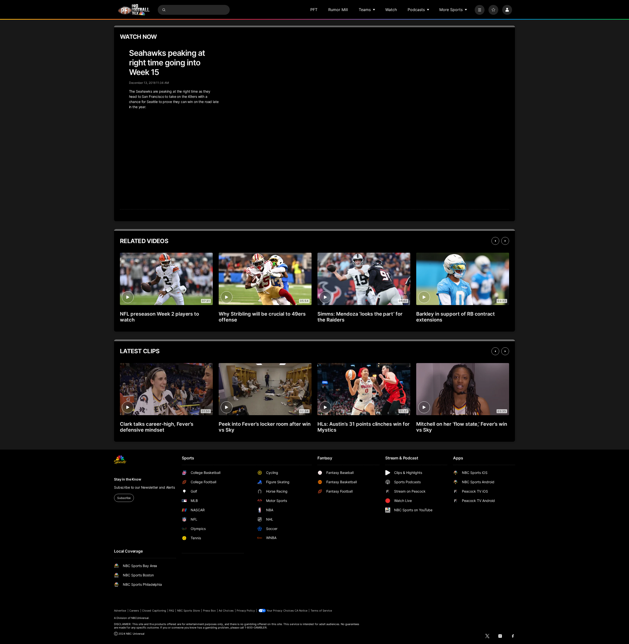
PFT (313, 9)
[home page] (133, 9)
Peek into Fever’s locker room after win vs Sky (265, 427)
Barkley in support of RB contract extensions (455, 317)
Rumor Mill (338, 9)
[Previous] (495, 241)
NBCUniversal (140, 618)
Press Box (209, 610)
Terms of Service (321, 610)
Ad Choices (226, 610)
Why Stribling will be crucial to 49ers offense (262, 317)
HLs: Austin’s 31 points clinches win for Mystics (363, 427)
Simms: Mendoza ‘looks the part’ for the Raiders (359, 317)
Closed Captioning (154, 610)
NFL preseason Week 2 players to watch (159, 317)
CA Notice (301, 610)
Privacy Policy (246, 610)
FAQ (171, 610)
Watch (391, 9)
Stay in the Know (127, 479)
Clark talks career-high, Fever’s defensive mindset (156, 427)
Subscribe (124, 498)
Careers (134, 610)
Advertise (120, 610)
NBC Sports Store (188, 610)
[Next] (505, 241)
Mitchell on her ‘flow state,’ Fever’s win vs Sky (461, 427)
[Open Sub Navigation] (374, 9)
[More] (480, 10)
